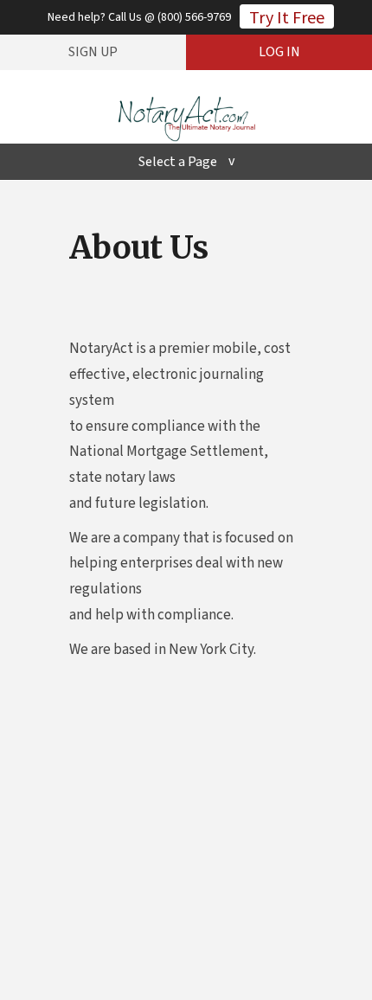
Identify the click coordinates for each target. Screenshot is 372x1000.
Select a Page (177, 161)
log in (279, 51)
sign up (93, 51)
